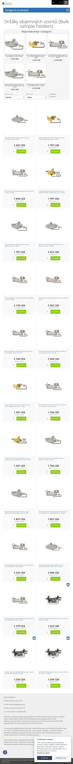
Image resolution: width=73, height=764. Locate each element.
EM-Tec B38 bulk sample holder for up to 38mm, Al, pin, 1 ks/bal (19, 298)
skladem (53, 94)
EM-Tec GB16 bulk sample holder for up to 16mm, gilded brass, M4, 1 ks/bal (17, 405)
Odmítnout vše (60, 758)
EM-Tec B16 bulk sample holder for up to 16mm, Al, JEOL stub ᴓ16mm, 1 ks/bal (19, 672)
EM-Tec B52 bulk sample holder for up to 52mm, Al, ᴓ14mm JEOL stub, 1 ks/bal (19, 619)
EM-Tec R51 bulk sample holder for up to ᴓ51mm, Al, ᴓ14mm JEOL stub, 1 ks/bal (51, 565)
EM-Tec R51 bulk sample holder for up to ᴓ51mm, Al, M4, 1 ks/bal (17, 138)
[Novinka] (68, 585)
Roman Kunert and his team (18, 760)
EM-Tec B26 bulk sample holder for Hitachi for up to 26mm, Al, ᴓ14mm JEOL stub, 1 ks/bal (53, 512)
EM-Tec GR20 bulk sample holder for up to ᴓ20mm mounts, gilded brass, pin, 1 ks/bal (52, 192)
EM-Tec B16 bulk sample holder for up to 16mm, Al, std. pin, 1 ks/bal (53, 672)
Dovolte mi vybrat (43, 753)
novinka (53, 96)
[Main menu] (66, 2)
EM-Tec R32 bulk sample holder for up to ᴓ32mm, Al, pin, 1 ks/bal (17, 245)
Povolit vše (44, 758)
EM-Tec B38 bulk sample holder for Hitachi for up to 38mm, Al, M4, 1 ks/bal (19, 352)
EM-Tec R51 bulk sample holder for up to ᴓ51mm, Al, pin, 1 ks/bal (51, 245)
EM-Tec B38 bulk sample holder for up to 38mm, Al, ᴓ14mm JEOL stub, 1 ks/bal (19, 565)
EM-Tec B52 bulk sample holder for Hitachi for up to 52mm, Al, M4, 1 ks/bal (53, 352)
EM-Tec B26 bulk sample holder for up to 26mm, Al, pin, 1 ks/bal (19, 192)
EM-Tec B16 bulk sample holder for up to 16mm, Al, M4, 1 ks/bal (53, 619)
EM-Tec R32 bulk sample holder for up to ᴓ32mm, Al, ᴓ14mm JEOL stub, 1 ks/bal (17, 512)
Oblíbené (20, 109)
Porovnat (20, 112)
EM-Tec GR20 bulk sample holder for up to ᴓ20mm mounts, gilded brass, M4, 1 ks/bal (18, 459)
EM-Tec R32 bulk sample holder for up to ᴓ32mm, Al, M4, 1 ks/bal (51, 459)
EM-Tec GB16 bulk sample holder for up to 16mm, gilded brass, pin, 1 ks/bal (51, 138)
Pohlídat (20, 116)
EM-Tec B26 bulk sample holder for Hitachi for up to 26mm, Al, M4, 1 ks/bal (53, 405)
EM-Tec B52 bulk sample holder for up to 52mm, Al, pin (53, 298)
